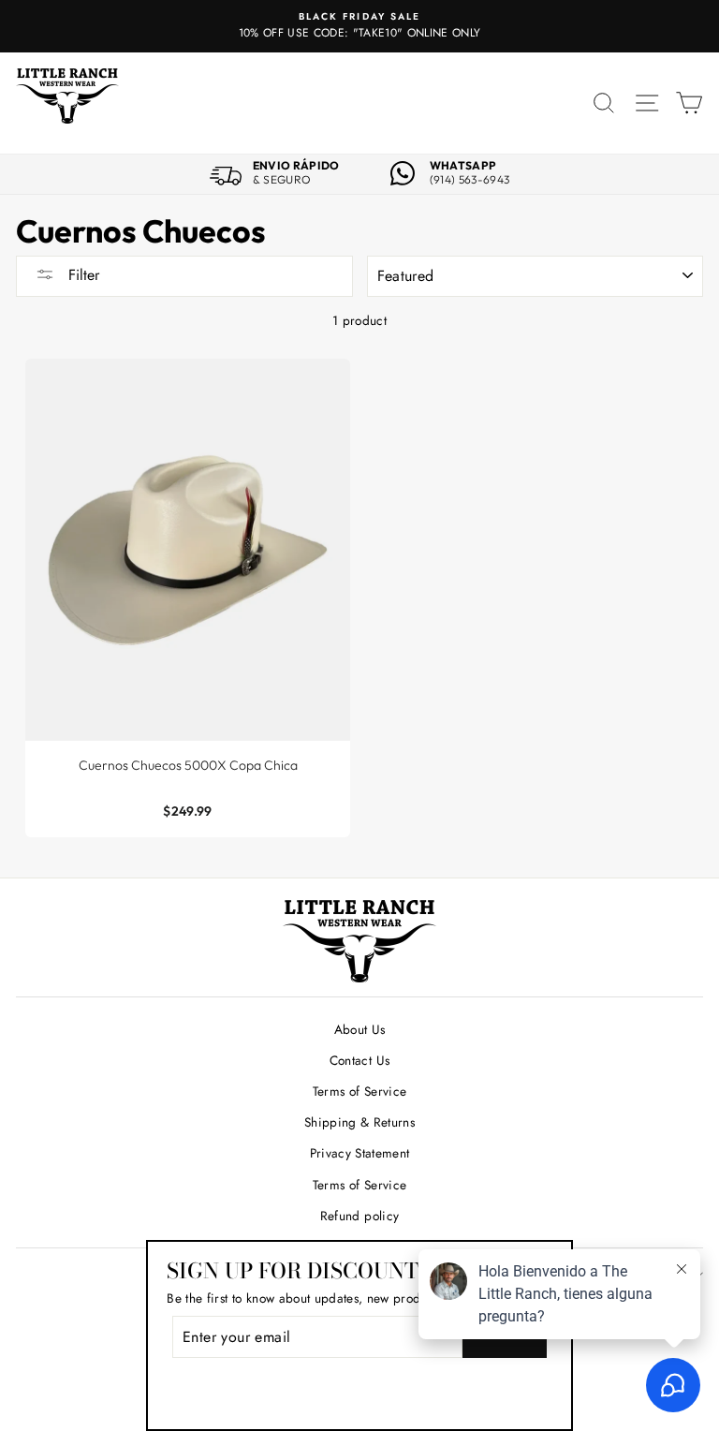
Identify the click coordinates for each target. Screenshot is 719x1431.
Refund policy (359, 1215)
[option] (359, 26)
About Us (360, 1029)
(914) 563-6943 (470, 179)
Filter (81, 275)
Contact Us (359, 1060)
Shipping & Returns (359, 1122)
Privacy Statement (360, 1152)
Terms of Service (359, 1091)
